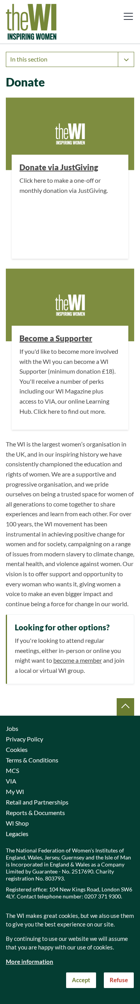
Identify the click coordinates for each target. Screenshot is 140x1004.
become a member (77, 660)
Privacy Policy (24, 739)
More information (29, 961)
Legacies (17, 833)
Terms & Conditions (32, 760)
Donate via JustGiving (58, 167)
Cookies (17, 749)
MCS (12, 770)
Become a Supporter (55, 338)
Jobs (12, 728)
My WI (15, 791)
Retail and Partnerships (37, 802)
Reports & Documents (35, 812)
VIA (11, 781)
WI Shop (17, 823)
